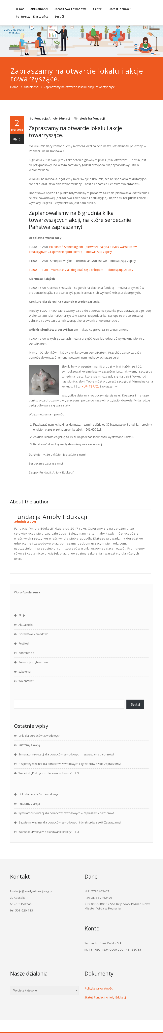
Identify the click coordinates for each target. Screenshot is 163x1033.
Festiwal (23, 643)
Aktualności (39, 9)
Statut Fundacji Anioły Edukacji (105, 997)
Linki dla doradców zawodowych (39, 735)
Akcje (21, 615)
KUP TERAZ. (90, 386)
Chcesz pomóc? (120, 9)
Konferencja (26, 653)
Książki (97, 9)
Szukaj (135, 704)
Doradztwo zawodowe (70, 9)
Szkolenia (24, 671)
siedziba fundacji (92, 118)
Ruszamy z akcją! (29, 745)
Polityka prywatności (98, 988)
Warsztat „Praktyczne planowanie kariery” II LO (48, 773)
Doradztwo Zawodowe (33, 634)
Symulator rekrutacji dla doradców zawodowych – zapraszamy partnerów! (66, 754)
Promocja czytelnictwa (33, 662)
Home (14, 87)
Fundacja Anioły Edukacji (52, 118)
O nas (20, 9)
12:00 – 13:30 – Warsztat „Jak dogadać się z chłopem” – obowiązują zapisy (81, 270)
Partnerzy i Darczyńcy (32, 16)
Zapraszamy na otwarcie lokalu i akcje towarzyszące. (75, 131)
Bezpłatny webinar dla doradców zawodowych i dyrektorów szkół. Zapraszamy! (69, 764)
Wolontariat (26, 681)
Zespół (59, 16)
